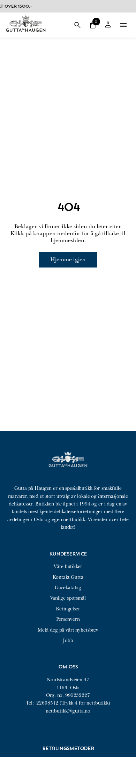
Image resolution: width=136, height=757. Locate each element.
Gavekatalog (68, 588)
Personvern (68, 619)
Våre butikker (68, 566)
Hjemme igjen (68, 259)
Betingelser (68, 609)
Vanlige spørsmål (68, 598)
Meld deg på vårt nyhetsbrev (68, 630)
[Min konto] (108, 25)
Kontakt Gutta (68, 577)
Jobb (68, 640)
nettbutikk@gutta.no (68, 711)
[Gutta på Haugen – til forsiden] (25, 34)
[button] (77, 25)
